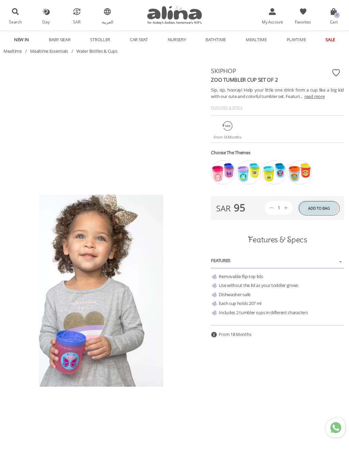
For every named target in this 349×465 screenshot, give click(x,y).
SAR (76, 22)
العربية (107, 22)
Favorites (303, 22)
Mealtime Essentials (49, 51)
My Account (272, 22)
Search (15, 22)
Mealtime (12, 51)
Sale (330, 39)
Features (220, 260)
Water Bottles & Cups (96, 51)
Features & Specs (226, 107)
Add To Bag (319, 208)
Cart (334, 22)
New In (21, 39)
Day (45, 22)
